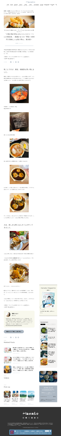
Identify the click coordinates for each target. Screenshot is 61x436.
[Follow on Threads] (37, 417)
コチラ (25, 56)
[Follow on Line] (34, 417)
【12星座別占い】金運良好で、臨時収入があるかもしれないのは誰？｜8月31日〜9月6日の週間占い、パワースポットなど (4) (34, 431)
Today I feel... (19, 431)
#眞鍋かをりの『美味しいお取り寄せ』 (14, 331)
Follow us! (48, 379)
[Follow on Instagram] (23, 417)
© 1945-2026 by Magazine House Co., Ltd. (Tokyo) (30, 427)
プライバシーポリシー (51, 399)
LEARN (8, 10)
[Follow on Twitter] (29, 417)
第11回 (15, 258)
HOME (5, 10)
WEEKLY (48, 324)
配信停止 (54, 396)
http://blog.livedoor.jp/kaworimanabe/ (14, 325)
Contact (19, 425)
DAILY (43, 324)
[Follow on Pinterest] (31, 417)
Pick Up (7, 387)
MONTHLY (53, 324)
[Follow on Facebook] (26, 417)
